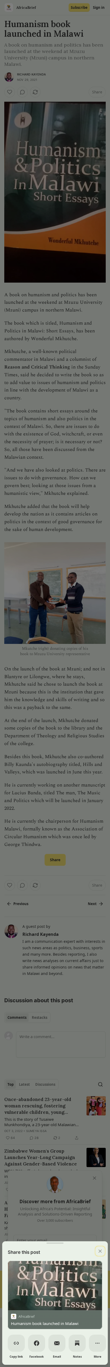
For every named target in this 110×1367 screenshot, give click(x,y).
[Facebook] (36, 1343)
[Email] (56, 1343)
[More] (97, 1343)
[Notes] (77, 1343)
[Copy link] (16, 1343)
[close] (100, 1251)
